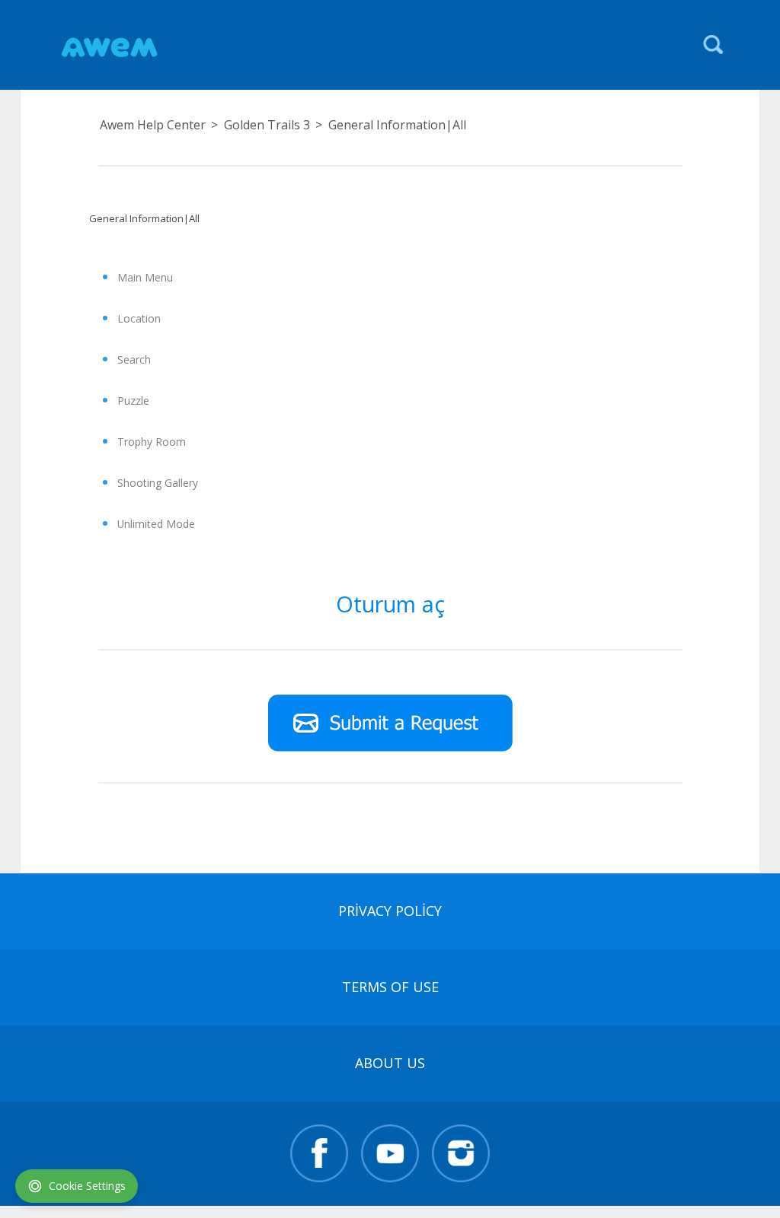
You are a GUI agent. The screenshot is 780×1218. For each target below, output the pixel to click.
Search (134, 359)
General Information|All (397, 124)
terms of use (390, 987)
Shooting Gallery (157, 482)
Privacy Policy (390, 910)
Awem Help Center (153, 124)
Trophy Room (151, 441)
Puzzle (133, 400)
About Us (390, 1063)
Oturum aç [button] (390, 604)
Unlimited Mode (156, 524)
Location (139, 318)
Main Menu (145, 277)
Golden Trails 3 (267, 124)
